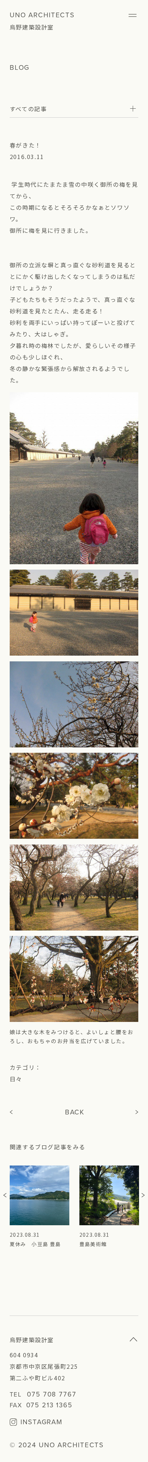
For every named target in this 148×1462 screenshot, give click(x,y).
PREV (12, 1112)
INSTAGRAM (41, 1422)
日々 (16, 1078)
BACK (75, 1112)
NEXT (137, 1112)
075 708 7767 (51, 1394)
